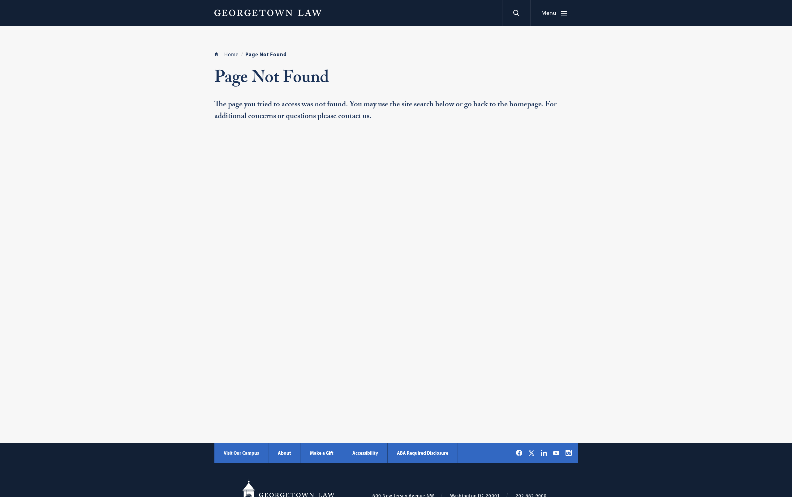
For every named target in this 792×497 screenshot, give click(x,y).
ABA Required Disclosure (422, 453)
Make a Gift (322, 453)
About (284, 453)
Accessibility (365, 453)
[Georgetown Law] (267, 12)
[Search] (516, 13)
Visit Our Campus (241, 453)
